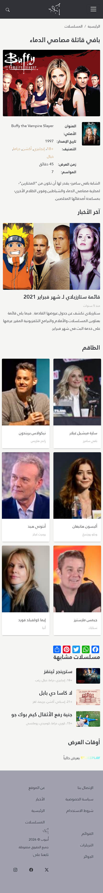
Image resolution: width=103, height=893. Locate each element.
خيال (50, 156)
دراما (16, 148)
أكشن (27, 148)
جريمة (41, 701)
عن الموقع (37, 787)
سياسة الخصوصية (79, 799)
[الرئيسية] (54, 9)
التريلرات (86, 845)
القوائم (87, 833)
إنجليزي (39, 148)
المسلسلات (74, 26)
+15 (69, 723)
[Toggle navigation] (93, 9)
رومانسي (32, 723)
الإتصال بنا (85, 787)
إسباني (60, 701)
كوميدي (45, 723)
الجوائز (88, 856)
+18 (50, 148)
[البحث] (7, 10)
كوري (62, 723)
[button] (91, 135)
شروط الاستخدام (79, 810)
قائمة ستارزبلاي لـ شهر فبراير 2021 (61, 296)
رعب (37, 680)
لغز (34, 701)
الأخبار (40, 799)
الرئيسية (94, 26)
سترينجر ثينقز (58, 671)
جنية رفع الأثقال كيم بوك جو (41, 714)
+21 (69, 701)
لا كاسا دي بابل (55, 693)
